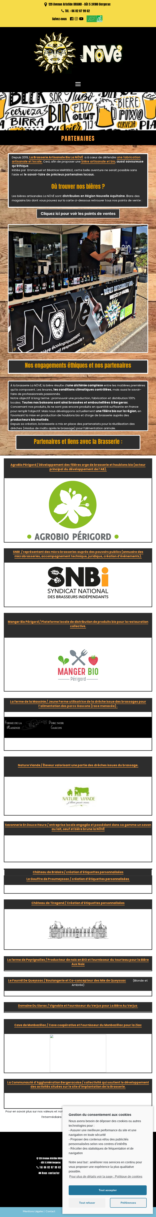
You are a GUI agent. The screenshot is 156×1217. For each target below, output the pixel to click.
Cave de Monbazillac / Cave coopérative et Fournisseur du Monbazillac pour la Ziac (78, 1025)
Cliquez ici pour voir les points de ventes (78, 213)
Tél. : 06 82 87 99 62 (77, 11)
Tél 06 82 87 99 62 (50, 1167)
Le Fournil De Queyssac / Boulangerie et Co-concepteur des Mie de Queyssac (67, 980)
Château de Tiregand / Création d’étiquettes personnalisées (78, 903)
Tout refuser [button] (87, 1202)
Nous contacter (51, 1173)
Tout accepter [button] (108, 1190)
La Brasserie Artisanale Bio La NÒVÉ (56, 157)
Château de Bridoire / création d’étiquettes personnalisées (78, 872)
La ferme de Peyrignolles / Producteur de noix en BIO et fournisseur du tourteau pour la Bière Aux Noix (78, 962)
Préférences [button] (128, 1202)
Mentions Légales (33, 1211)
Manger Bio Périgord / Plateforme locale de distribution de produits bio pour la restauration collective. (78, 624)
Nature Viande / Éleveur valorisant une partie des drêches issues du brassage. (78, 765)
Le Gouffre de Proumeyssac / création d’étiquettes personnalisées (78, 879)
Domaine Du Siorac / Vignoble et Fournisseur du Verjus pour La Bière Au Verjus (78, 1006)
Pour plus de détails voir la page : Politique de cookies (105, 1176)
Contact (50, 1211)
